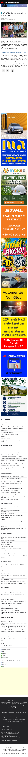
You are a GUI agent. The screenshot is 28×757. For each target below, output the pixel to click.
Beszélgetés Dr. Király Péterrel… (7, 513)
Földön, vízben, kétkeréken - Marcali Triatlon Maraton (12, 426)
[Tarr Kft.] (3, 651)
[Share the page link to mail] (7, 71)
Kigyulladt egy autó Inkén (6, 542)
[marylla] (3, 655)
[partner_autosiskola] (6, 349)
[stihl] (14, 221)
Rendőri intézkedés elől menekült (8, 540)
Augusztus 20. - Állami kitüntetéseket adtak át (10, 610)
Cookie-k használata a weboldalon (9, 740)
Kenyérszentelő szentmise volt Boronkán (10, 490)
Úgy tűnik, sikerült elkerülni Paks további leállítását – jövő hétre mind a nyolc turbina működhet (13, 627)
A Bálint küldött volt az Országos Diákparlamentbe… (12, 515)
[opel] (14, 332)
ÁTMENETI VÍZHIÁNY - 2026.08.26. (8, 469)
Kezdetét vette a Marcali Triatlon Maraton (10, 454)
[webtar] (3, 666)
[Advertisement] (14, 681)
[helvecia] (3, 659)
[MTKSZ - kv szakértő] (14, 185)
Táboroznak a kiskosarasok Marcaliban (9, 434)
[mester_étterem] (5, 649)
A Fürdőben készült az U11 (6, 430)
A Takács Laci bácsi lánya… (6, 517)
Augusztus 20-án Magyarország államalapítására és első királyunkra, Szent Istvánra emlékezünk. (13, 632)
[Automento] (14, 294)
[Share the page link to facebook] (3, 71)
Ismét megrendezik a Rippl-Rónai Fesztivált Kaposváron (13, 575)
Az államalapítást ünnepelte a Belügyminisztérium (11, 635)
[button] (26, 2)
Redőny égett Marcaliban (6, 544)
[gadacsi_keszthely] (14, 126)
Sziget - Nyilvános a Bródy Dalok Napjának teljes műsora (13, 581)
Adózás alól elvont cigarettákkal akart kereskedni (11, 552)
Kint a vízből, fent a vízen (6, 621)
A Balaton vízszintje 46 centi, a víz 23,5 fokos (10, 492)
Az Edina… (3, 519)
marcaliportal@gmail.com (14, 707)
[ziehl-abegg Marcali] (14, 5)
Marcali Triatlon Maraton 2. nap (7, 449)
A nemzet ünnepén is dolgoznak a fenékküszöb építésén (13, 629)
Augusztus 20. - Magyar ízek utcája (8, 591)
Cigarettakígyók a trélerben (7, 546)
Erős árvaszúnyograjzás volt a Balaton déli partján (11, 488)
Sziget (2, 572)
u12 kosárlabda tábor (5, 438)
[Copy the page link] (12, 71)
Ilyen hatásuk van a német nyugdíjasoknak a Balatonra (12, 476)
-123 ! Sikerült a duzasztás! (6, 645)
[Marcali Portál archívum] (14, 363)
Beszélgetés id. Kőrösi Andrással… (8, 523)
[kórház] (14, 396)
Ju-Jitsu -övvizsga (4, 424)
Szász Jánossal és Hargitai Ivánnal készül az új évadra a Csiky (13, 583)
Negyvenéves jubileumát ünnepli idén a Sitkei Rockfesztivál (13, 570)
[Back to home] (10, 2)
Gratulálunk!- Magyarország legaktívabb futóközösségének (13, 467)
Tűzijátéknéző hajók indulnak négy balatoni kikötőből (12, 494)
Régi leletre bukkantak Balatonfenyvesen (9, 499)
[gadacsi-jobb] (4, 653)
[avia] (2, 662)
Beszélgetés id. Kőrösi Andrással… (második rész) (11, 521)
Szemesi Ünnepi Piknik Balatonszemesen (9, 573)
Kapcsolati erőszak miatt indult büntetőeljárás (11, 548)
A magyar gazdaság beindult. (7, 636)
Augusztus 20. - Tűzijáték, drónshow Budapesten (11, 603)
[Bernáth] (3, 664)
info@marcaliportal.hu (19, 738)
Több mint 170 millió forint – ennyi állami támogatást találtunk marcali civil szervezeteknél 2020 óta (12, 464)
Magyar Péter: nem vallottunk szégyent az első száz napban (13, 592)
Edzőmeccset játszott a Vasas (7, 432)
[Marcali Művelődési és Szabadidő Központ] (12, 660)
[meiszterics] (14, 152)
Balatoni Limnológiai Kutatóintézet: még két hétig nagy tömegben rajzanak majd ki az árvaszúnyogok (12, 482)
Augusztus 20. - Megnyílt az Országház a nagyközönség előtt (14, 601)
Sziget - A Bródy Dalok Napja (7, 579)
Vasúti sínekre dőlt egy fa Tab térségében (10, 553)
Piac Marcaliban (4, 451)
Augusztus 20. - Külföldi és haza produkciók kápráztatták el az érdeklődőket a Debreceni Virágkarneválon (13, 607)
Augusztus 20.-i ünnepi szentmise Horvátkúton (11, 452)
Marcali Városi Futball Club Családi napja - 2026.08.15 (12, 428)
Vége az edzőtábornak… (6, 423)
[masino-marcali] (14, 255)
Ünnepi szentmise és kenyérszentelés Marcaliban (11, 456)
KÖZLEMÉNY (3, 436)
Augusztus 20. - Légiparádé (6, 605)
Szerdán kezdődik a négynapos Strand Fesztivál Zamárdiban (14, 568)
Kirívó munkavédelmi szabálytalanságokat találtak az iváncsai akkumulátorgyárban (12, 598)
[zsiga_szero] (4, 657)
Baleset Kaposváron (5, 550)
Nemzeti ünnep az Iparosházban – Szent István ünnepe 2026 (14, 458)
